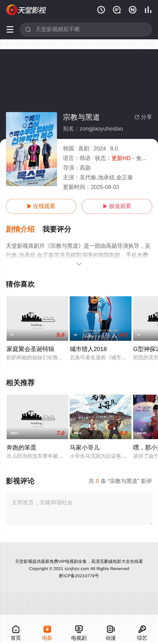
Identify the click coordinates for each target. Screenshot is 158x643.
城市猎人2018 (88, 349)
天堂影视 (23, 561)
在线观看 (41, 206)
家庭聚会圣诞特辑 (30, 349)
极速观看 (117, 206)
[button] (24, 229)
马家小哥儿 (85, 447)
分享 (143, 117)
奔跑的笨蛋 (21, 447)
